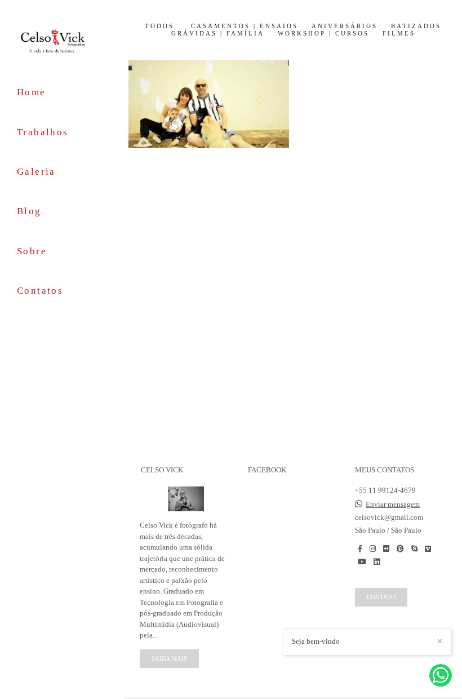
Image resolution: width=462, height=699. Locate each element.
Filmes (399, 33)
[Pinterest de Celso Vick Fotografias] (400, 548)
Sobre (32, 251)
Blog (29, 211)
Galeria (36, 171)
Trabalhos (43, 132)
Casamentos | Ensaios (244, 26)
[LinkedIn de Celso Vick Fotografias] (377, 561)
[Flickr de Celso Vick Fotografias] (386, 548)
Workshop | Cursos (323, 33)
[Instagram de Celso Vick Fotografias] (373, 548)
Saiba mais (169, 658)
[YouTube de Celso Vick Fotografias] (362, 561)
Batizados (416, 26)
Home (31, 92)
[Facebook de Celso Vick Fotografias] (360, 548)
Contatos (40, 290)
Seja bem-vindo (316, 641)
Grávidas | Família (217, 33)
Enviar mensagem (393, 504)
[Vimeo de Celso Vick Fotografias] (428, 548)
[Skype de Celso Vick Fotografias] (414, 548)
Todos (159, 26)
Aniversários (344, 26)
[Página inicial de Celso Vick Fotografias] (62, 41)
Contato (381, 597)
